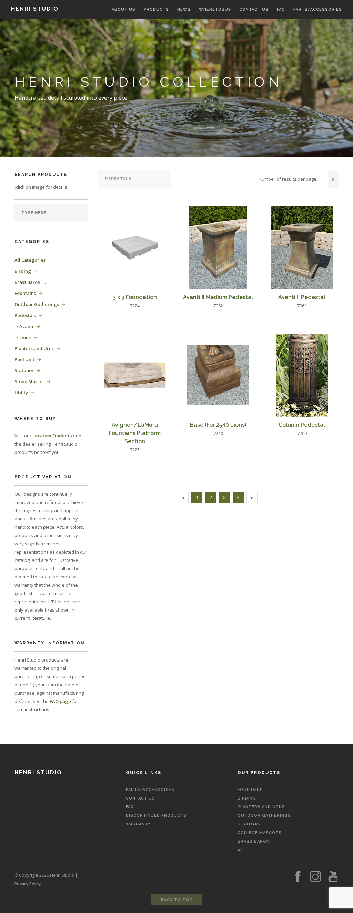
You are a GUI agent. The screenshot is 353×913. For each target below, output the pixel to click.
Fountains (25, 293)
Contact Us (140, 798)
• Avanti (23, 326)
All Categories (30, 260)
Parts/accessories (317, 9)
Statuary (23, 370)
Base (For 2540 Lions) (218, 424)
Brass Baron (27, 282)
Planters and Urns (34, 348)
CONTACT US (254, 9)
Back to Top (176, 899)
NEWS (184, 9)
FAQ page (60, 701)
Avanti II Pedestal (301, 297)
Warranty (138, 824)
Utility (21, 392)
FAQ (281, 9)
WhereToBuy (215, 9)
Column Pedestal (302, 424)
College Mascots (260, 833)
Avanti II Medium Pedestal (218, 297)
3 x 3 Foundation (135, 297)
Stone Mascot (29, 381)
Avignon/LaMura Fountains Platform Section (135, 433)
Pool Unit (24, 359)
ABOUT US (123, 9)
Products (156, 9)
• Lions (22, 337)
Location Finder (49, 436)
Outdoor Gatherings (36, 304)
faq (130, 807)
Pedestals (25, 315)
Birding (22, 271)
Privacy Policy (27, 884)
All (241, 850)
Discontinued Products (156, 815)
